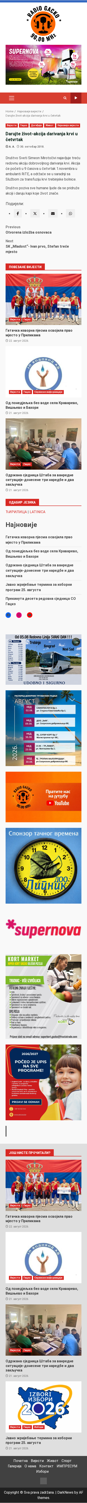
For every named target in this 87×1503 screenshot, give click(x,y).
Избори (38, 1427)
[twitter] (35, 213)
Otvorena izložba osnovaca (29, 229)
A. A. (12, 146)
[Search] (65, 98)
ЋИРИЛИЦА (16, 512)
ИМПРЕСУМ (67, 1466)
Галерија (14, 1466)
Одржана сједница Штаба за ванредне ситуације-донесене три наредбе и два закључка (43, 444)
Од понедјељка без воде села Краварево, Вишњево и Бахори (43, 371)
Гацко (23, 125)
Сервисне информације (48, 392)
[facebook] (18, 213)
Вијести (12, 125)
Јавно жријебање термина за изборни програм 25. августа (43, 1407)
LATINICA (37, 512)
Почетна (20, 1461)
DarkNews (65, 1492)
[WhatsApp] (70, 213)
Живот (50, 125)
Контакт (46, 1466)
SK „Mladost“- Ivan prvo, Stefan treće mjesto (37, 246)
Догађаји (36, 125)
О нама (30, 1466)
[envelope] (53, 213)
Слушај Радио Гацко (75, 98)
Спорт (67, 1461)
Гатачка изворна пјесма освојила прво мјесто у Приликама (43, 299)
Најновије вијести (68, 125)
